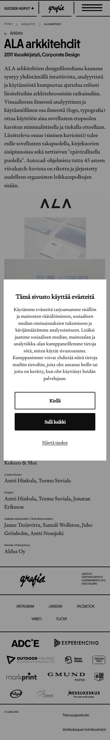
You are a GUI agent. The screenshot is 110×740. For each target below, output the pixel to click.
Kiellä (55, 400)
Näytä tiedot (55, 442)
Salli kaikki (55, 422)
